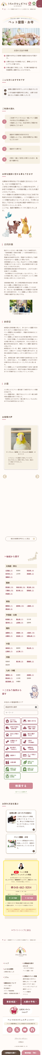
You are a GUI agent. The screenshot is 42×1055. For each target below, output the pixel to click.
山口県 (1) (19, 651)
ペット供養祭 (27, 991)
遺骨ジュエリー (27, 989)
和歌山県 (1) (31, 636)
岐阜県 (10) (20, 606)
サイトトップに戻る (22, 930)
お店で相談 (29, 898)
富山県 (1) (19, 619)
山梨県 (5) (19, 622)
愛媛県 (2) (30, 661)
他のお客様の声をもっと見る (20, 538)
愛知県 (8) (9, 609)
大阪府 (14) (31, 632)
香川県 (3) (19, 661)
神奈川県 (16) (20, 587)
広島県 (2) (9, 651)
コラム (6, 977)
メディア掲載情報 (9, 990)
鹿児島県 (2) (10, 681)
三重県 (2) (30, 606)
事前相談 (11, 1001)
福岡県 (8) (9, 675)
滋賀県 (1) (9, 632)
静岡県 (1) (9, 606)
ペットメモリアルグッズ (30, 986)
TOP (5, 940)
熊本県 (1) (9, 678)
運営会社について (10, 983)
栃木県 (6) (19, 590)
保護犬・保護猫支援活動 (11, 993)
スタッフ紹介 (8, 985)
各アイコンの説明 (20, 791)
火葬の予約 (29, 1001)
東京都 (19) (9, 587)
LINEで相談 (13, 898)
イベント (25, 994)
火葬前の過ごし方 (9, 971)
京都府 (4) (19, 632)
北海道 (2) (9, 570)
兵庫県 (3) (9, 636)
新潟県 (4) (9, 619)
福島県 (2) (9, 577)
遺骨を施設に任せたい (29, 979)
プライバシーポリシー (21, 1038)
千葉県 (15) (9, 590)
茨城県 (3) (9, 594)
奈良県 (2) (19, 636)
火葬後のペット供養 (30, 976)
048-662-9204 (22, 887)
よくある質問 (8, 969)
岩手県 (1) (9, 574)
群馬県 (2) (30, 590)
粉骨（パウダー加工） (29, 984)
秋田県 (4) (30, 570)
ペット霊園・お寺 (28, 970)
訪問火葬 (28, 967)
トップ (6, 963)
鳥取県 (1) (9, 648)
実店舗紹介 (7, 988)
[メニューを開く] (39, 3)
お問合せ (21, 1042)
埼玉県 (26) (31, 587)
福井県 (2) (9, 622)
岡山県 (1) (30, 648)
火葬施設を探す (28, 963)
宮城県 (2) (30, 574)
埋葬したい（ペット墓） (30, 981)
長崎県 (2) (30, 675)
